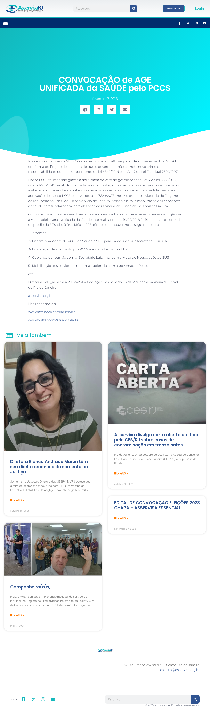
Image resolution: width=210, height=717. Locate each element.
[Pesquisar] (133, 8)
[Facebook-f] (180, 23)
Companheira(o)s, (30, 587)
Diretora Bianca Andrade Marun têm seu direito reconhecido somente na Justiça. (49, 467)
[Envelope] (205, 23)
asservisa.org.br (40, 296)
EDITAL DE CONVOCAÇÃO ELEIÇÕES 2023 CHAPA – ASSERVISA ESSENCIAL (157, 505)
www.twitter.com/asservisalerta (53, 320)
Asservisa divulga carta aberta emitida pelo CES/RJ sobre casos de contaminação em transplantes (156, 440)
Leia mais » (17, 500)
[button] (5, 23)
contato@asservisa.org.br (180, 670)
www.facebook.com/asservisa (51, 312)
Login (199, 8)
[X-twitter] (188, 23)
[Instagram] (196, 23)
